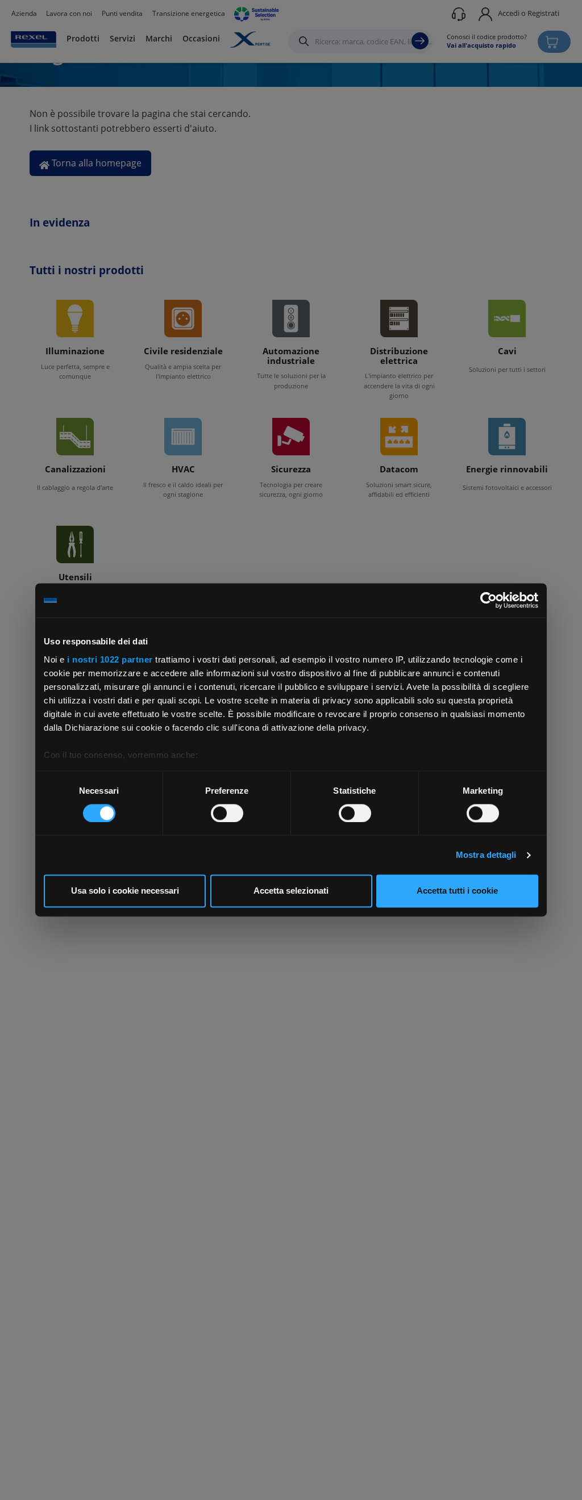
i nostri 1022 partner (110, 659)
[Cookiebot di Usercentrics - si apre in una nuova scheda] (488, 600)
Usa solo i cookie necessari (125, 891)
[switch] (227, 813)
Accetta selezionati (291, 891)
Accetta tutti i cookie (457, 891)
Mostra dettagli (486, 855)
